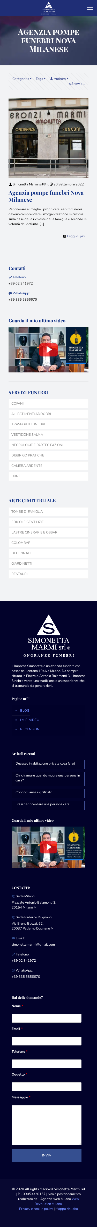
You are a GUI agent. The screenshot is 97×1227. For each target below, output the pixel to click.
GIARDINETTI (21, 563)
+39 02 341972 (21, 283)
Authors (60, 79)
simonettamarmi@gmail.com (33, 944)
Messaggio (21, 1097)
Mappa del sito (66, 1209)
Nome (17, 1006)
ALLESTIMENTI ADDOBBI (31, 414)
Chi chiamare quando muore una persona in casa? (48, 778)
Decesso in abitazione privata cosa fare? (45, 763)
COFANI (17, 403)
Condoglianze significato (34, 792)
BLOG (24, 710)
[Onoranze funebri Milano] (48, 7)
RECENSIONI (30, 729)
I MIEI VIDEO (29, 720)
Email (17, 1029)
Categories (20, 79)
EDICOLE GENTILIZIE (27, 522)
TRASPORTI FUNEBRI (28, 424)
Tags (39, 79)
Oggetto (19, 1074)
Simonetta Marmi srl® (29, 184)
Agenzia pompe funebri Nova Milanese (46, 196)
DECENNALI (21, 553)
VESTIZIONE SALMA (27, 434)
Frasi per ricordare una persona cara (43, 804)
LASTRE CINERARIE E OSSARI (34, 532)
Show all (78, 83)
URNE (16, 476)
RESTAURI (19, 574)
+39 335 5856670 (23, 299)
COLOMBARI (21, 542)
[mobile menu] (90, 7)
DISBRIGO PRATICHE (27, 455)
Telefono (20, 1051)
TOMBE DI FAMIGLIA (27, 511)
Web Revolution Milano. (57, 1201)
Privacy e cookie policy (36, 1209)
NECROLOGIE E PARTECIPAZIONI (37, 445)
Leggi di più (76, 236)
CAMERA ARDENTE (26, 465)
